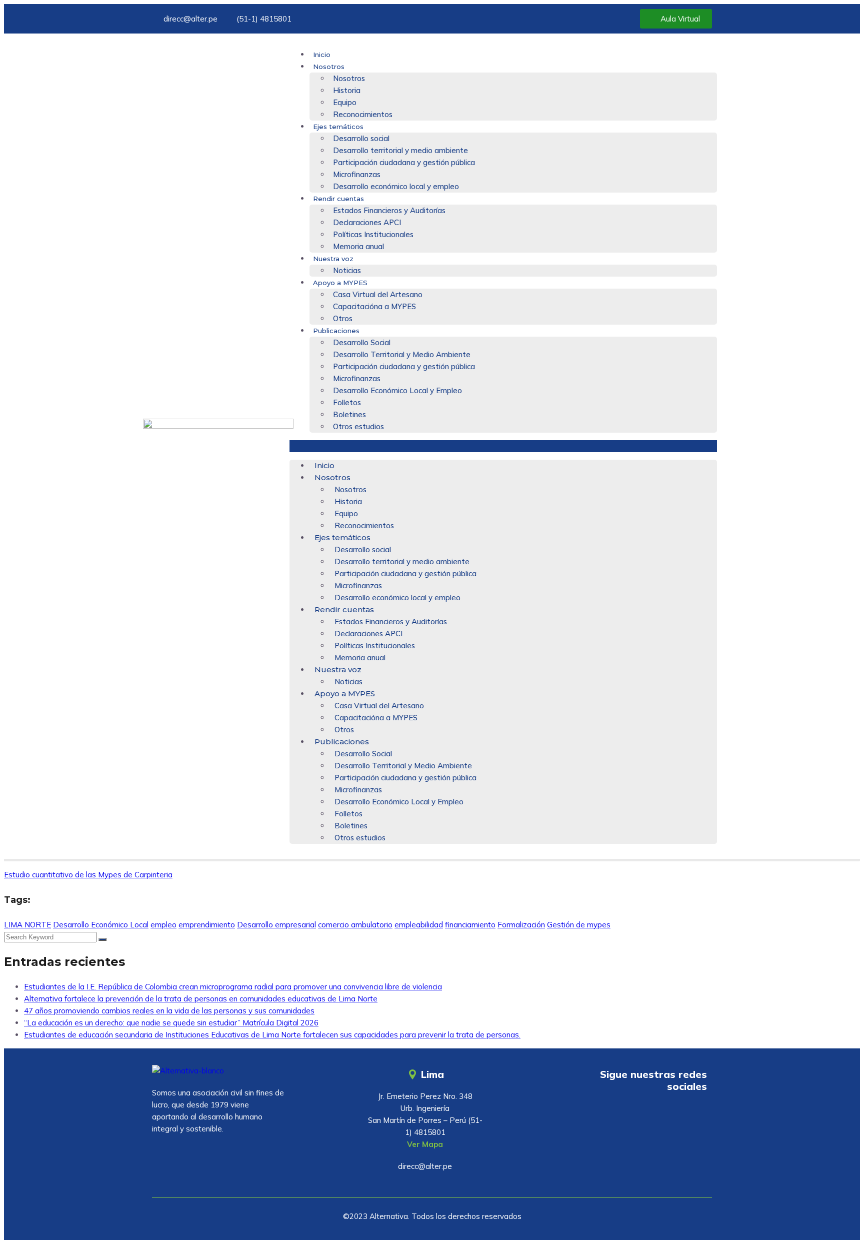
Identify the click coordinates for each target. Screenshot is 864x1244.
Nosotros (328, 67)
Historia (346, 90)
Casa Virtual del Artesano (377, 294)
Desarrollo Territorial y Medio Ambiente (401, 354)
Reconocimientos (362, 114)
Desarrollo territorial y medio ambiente (400, 150)
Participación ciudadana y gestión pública (404, 162)
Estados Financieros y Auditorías (389, 210)
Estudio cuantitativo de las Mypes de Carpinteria (88, 874)
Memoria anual (358, 246)
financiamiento (470, 924)
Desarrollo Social (361, 342)
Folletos (347, 402)
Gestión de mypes (578, 924)
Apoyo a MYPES (340, 283)
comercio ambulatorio (355, 924)
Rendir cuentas (338, 199)
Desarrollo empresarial (276, 924)
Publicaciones (336, 331)
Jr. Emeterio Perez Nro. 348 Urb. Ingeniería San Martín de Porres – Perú (420, 1108)
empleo (163, 924)
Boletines (349, 414)
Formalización (521, 924)
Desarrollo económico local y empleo (396, 186)
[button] (503, 446)
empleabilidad (418, 924)
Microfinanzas (356, 174)
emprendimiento (206, 924)
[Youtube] (635, 1114)
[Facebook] (665, 1114)
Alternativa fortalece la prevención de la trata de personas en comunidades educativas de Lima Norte (201, 998)
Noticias (347, 270)
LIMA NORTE (27, 924)
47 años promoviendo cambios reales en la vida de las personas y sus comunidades (169, 1010)
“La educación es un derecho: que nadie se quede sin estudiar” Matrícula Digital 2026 (171, 1022)
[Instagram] (694, 1114)
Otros (342, 318)
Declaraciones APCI (367, 222)
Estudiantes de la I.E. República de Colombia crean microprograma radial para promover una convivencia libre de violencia (233, 986)
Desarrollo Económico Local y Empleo (397, 390)
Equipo (344, 102)
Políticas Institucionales (373, 234)
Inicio (321, 55)
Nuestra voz (333, 259)
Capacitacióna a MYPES (374, 306)
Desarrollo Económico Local (100, 924)
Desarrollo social (361, 138)
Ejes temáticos (338, 127)
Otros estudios (358, 426)
